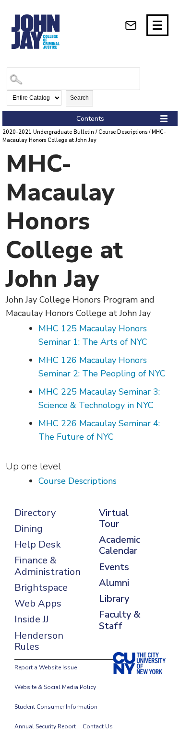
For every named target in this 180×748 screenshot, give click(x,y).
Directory (35, 512)
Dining (28, 528)
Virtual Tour (114, 518)
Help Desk (37, 544)
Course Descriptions (122, 132)
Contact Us (98, 726)
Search (79, 97)
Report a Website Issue (45, 667)
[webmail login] (131, 25)
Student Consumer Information (55, 707)
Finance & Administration (47, 566)
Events (114, 567)
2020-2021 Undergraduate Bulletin (48, 132)
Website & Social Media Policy (55, 687)
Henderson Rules (38, 641)
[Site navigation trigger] (157, 25)
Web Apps (37, 603)
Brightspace (41, 587)
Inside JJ (31, 619)
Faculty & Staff (119, 620)
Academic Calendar (119, 545)
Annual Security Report (45, 726)
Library (114, 598)
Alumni (114, 582)
